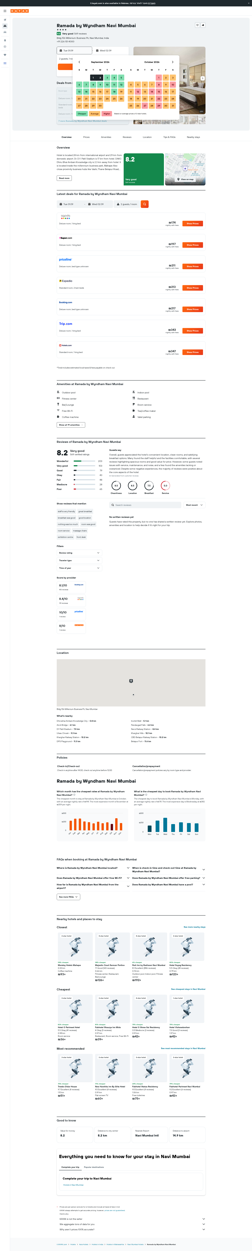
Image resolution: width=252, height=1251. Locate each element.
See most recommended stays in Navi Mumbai (183, 1048)
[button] (249, 3)
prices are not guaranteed (115, 1210)
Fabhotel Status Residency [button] (145, 1086)
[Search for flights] (5, 20)
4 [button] (114, 77)
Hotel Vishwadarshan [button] (179, 1027)
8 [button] (93, 84)
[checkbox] (71, 587)
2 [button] (100, 77)
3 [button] (107, 77)
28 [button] (86, 105)
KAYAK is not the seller (71, 1218)
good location (85, 518)
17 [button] (107, 91)
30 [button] (100, 105)
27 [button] (79, 105)
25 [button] (114, 98)
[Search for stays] (5, 26)
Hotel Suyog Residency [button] (180, 965)
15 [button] (93, 91)
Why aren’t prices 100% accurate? (77, 1229)
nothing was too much (68, 524)
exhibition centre (65, 537)
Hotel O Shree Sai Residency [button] (146, 1027)
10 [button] (107, 84)
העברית (151, 3)
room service (64, 530)
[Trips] (5, 55)
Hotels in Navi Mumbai (73, 1185)
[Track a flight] (5, 46)
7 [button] (86, 84)
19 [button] (121, 91)
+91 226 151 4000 (65, 41)
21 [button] (86, 98)
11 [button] (114, 84)
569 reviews (80, 33)
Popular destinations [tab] (94, 1167)
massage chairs (80, 530)
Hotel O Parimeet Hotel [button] (69, 1027)
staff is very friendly (66, 511)
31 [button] (173, 105)
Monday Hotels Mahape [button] (69, 965)
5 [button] (121, 77)
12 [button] (121, 84)
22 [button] (93, 98)
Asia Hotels (83, 1244)
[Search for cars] (5, 32)
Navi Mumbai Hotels (135, 1244)
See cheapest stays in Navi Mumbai (188, 989)
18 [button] (114, 91)
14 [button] (86, 91)
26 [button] (121, 98)
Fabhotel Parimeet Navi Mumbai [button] (184, 1086)
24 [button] (107, 98)
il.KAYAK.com (62, 1244)
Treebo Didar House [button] (67, 1086)
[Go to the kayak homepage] (19, 11)
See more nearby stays (194, 927)
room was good (88, 524)
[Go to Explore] (5, 40)
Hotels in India (97, 1244)
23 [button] (100, 98)
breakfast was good (66, 518)
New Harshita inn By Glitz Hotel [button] (110, 1086)
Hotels (73, 1244)
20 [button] (79, 98)
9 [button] (100, 84)
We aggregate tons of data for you (77, 1224)
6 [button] (79, 84)
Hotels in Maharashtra (115, 1244)
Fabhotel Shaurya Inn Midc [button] (108, 1027)
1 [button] (93, 77)
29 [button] (93, 105)
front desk (81, 537)
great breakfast (85, 511)
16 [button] (100, 91)
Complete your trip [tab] (70, 1167)
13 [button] (79, 91)
